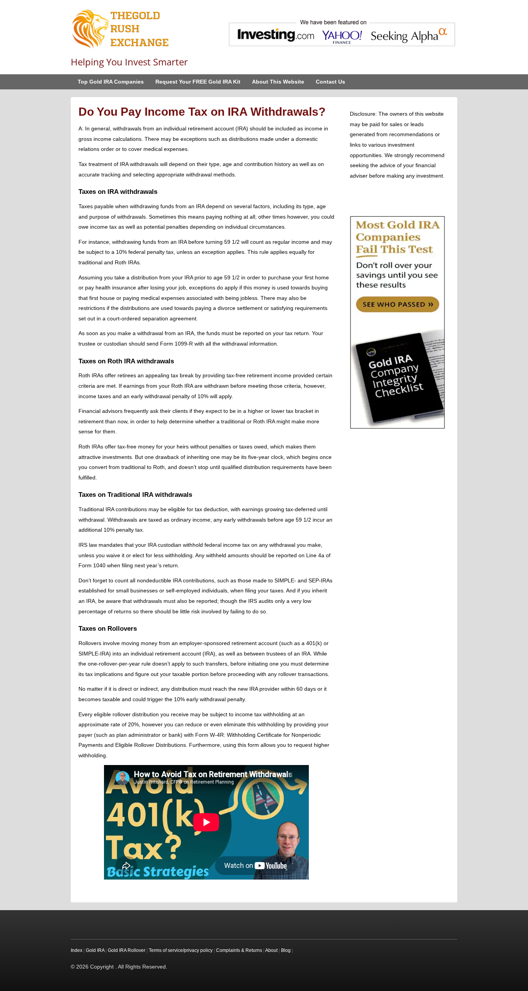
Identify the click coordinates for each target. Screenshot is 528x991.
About (271, 950)
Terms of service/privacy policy (181, 950)
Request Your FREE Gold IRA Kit (197, 82)
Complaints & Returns (239, 950)
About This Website (278, 82)
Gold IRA (95, 950)
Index (76, 950)
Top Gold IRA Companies (111, 82)
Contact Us (330, 82)
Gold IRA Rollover (126, 950)
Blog (286, 950)
